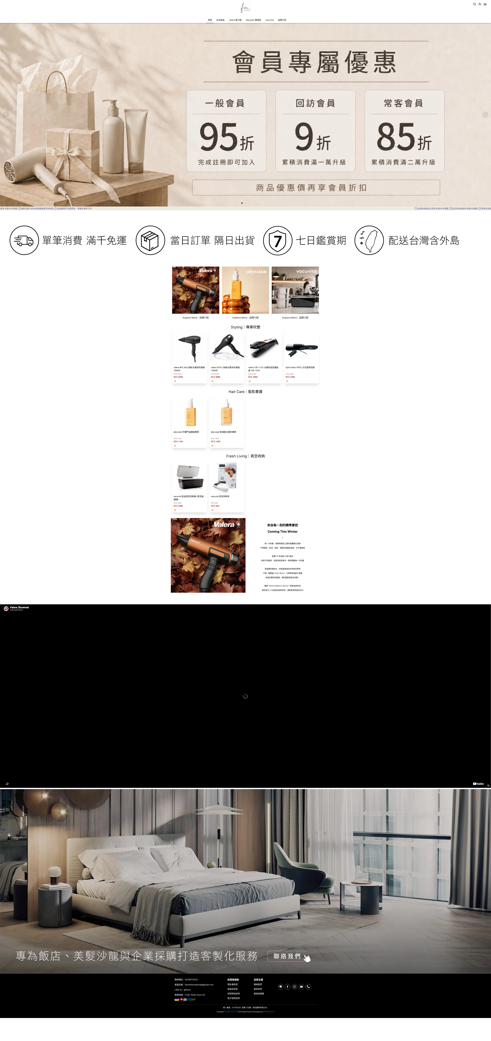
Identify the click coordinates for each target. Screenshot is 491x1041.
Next (485, 115)
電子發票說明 (233, 998)
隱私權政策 (232, 984)
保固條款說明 (233, 993)
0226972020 (191, 979)
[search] (474, 4)
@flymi (187, 989)
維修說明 (258, 989)
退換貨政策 (232, 989)
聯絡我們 (258, 984)
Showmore (269, 1011)
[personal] (479, 4)
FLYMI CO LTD (231, 1011)
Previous (5, 115)
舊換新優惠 (259, 993)
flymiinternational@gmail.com (199, 984)
